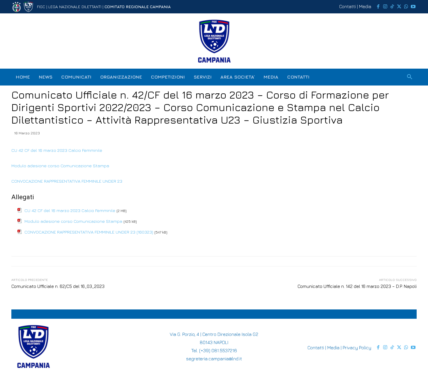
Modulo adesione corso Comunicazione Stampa (60, 165)
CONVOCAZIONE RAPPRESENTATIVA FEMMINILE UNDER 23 (67, 181)
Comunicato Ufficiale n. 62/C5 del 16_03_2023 (58, 286)
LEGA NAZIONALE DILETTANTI (74, 6)
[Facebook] (378, 6)
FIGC (41, 6)
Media (365, 6)
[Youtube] (413, 6)
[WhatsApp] (406, 6)
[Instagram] (385, 6)
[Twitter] (399, 6)
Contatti (347, 6)
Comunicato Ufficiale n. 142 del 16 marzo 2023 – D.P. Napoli (357, 286)
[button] (410, 77)
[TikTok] (392, 6)
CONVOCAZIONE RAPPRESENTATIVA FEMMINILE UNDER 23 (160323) (88, 231)
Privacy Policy (357, 347)
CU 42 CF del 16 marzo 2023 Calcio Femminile (56, 150)
